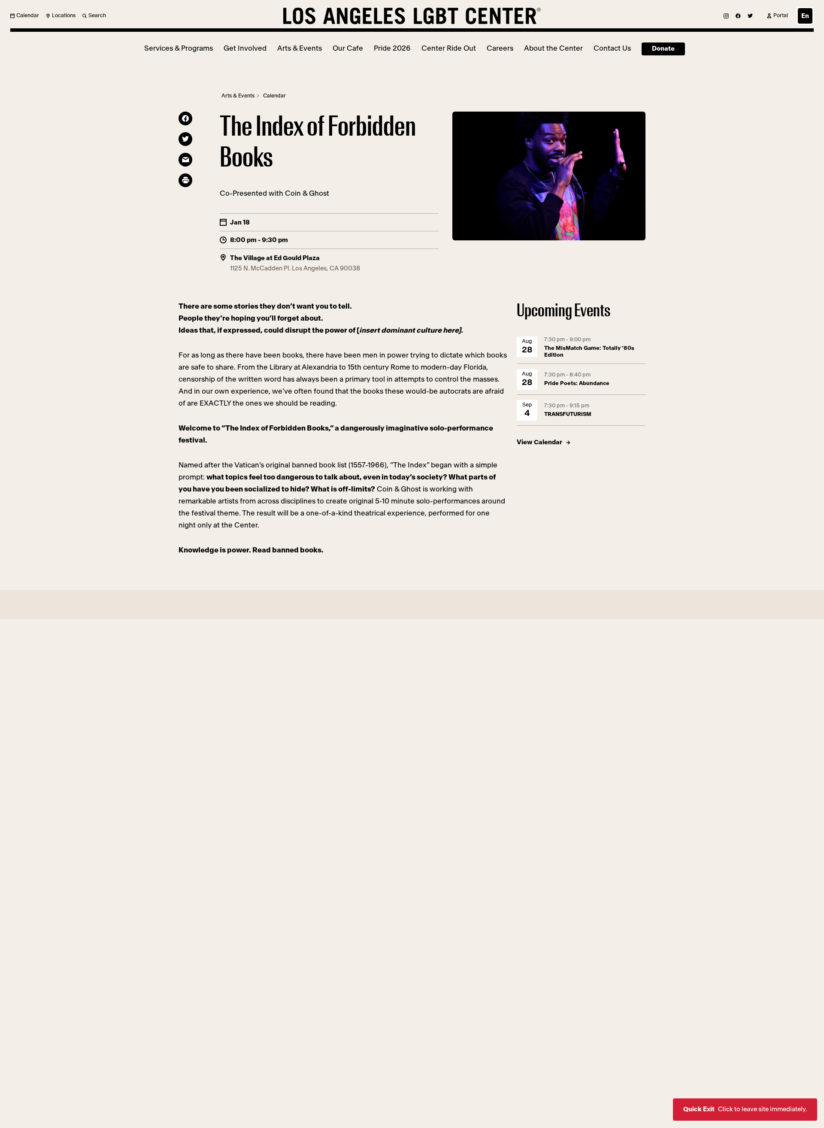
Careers (500, 48)
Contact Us (612, 48)
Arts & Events (299, 48)
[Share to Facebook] (185, 118)
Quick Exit (745, 1109)
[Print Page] (185, 180)
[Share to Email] (185, 160)
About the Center (553, 48)
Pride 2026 (392, 48)
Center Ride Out (448, 48)
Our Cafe (348, 48)
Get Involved (245, 48)
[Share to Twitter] (185, 139)
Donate (663, 48)
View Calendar (539, 442)
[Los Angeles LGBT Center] (412, 15)
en (805, 16)
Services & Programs (178, 48)
